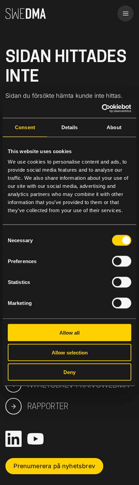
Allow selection (70, 352)
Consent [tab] (25, 127)
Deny (69, 372)
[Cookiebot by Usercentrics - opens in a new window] (101, 108)
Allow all (69, 333)
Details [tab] (69, 127)
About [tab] (114, 127)
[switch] (121, 261)
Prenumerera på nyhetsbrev (54, 465)
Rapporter (47, 406)
